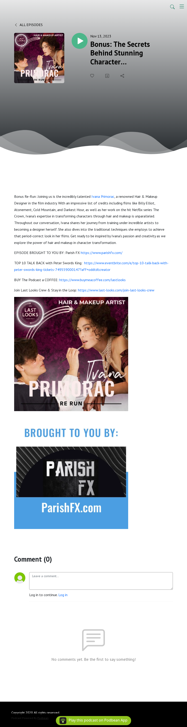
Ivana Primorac (102, 196)
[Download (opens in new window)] (107, 76)
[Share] (122, 76)
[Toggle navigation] (182, 6)
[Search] (172, 6)
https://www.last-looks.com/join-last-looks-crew (116, 290)
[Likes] (92, 75)
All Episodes (31, 24)
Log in (63, 594)
